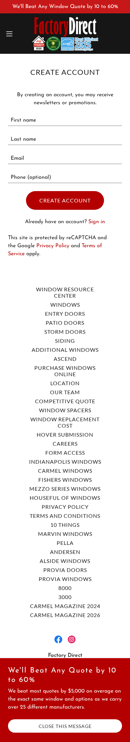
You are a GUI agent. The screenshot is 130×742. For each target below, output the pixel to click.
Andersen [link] (65, 552)
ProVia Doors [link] (65, 570)
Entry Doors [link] (65, 313)
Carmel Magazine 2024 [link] (65, 606)
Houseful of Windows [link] (65, 497)
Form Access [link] (65, 452)
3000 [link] (65, 597)
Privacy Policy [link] (52, 246)
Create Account (65, 200)
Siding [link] (65, 340)
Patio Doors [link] (65, 322)
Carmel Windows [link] (65, 470)
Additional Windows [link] (65, 349)
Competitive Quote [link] (65, 401)
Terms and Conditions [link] (65, 515)
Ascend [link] (65, 358)
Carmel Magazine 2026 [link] (65, 615)
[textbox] (65, 120)
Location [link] (65, 383)
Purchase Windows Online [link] (65, 370)
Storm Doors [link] (65, 331)
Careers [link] (65, 443)
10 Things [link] (65, 525)
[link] (64, 33)
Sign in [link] (96, 222)
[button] (12, 33)
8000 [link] (65, 588)
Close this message (65, 726)
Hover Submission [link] (65, 434)
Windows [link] (65, 304)
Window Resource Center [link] (65, 292)
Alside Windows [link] (65, 561)
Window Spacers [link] (65, 410)
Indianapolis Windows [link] (65, 461)
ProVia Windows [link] (65, 579)
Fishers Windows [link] (65, 479)
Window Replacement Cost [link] (65, 422)
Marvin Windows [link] (65, 534)
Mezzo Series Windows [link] (65, 488)
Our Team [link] (65, 392)
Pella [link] (65, 543)
